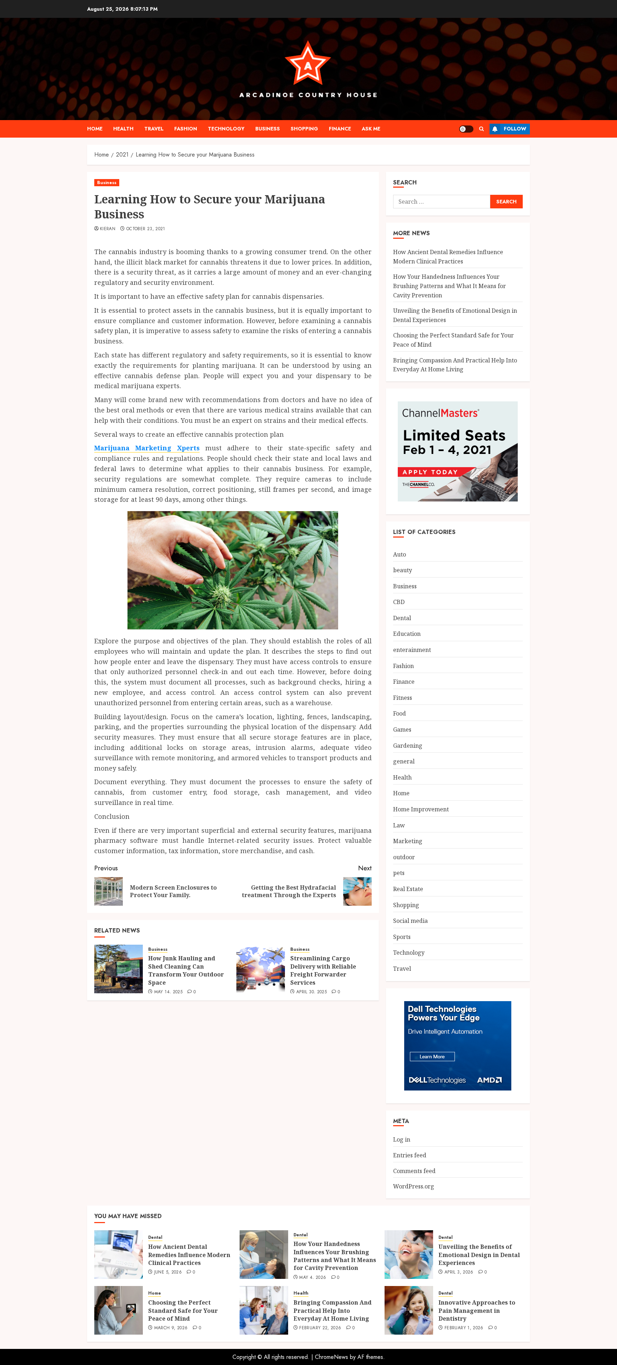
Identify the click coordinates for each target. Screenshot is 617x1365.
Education (407, 634)
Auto (399, 554)
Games (402, 729)
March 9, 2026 (171, 1328)
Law (399, 825)
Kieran (107, 229)
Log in (401, 1139)
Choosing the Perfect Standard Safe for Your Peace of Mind (183, 1310)
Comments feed (414, 1171)
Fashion (185, 128)
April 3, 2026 (459, 1272)
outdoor (404, 857)
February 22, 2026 (320, 1328)
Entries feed (409, 1155)
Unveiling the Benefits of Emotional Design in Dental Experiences (479, 1255)
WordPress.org (413, 1186)
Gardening (407, 746)
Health (123, 128)
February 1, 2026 (464, 1328)
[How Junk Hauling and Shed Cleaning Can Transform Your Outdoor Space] (118, 969)
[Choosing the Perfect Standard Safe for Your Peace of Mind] (118, 1310)
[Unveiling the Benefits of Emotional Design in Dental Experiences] (409, 1254)
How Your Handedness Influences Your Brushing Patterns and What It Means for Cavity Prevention (449, 286)
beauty (402, 570)
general (404, 761)
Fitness (402, 698)
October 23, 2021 (145, 229)
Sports (402, 937)
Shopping (304, 128)
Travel (154, 128)
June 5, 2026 (168, 1272)
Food (399, 713)
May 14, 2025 (168, 992)
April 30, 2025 (311, 992)
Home (94, 128)
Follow (515, 128)
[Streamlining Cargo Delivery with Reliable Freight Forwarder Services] (260, 969)
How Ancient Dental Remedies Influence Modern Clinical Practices (189, 1255)
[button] (481, 129)
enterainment (412, 650)
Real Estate (408, 889)
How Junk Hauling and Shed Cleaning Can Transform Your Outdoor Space (186, 970)
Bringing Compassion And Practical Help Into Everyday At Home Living (333, 1310)
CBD (399, 602)
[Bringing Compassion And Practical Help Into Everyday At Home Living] (264, 1310)
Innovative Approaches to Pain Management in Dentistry (476, 1310)
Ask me (371, 128)
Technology (226, 128)
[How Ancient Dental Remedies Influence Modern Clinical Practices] (118, 1254)
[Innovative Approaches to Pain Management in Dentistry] (409, 1310)
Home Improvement (421, 809)
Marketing (407, 841)
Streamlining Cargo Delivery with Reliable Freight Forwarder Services (323, 970)
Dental (402, 618)
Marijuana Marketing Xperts (147, 448)
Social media (410, 921)
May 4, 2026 (312, 1278)
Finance (340, 128)
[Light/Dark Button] (466, 129)
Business (267, 128)
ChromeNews (331, 1357)
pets (399, 873)
